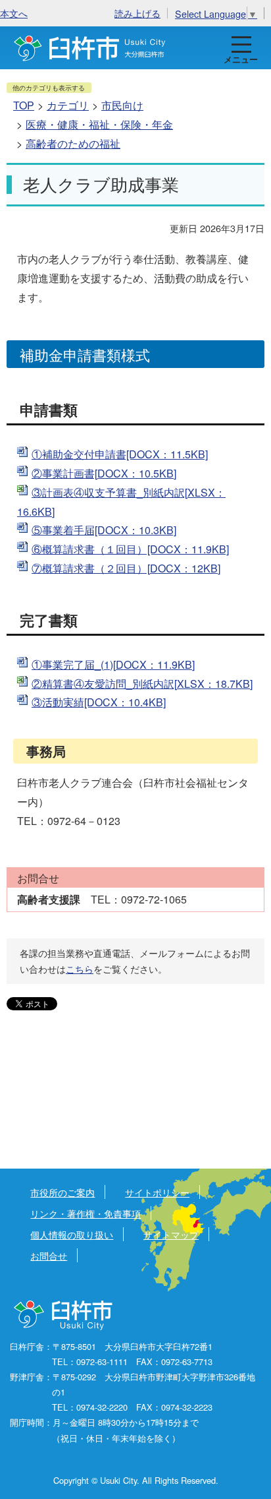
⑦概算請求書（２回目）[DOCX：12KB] (126, 568)
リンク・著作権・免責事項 (85, 1213)
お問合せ (48, 1255)
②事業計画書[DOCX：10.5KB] (104, 473)
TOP (23, 105)
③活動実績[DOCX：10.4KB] (99, 702)
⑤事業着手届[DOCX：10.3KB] (104, 529)
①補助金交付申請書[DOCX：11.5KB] (120, 454)
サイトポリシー (157, 1192)
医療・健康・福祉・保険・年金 (99, 124)
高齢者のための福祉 (73, 143)
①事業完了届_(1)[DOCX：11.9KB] (113, 664)
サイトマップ (171, 1234)
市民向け (122, 105)
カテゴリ (68, 105)
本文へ (14, 13)
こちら (79, 968)
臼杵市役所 (64, 1315)
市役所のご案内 (62, 1192)
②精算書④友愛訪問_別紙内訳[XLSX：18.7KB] (142, 683)
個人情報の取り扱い (71, 1234)
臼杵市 (89, 47)
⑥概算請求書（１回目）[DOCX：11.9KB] (130, 549)
